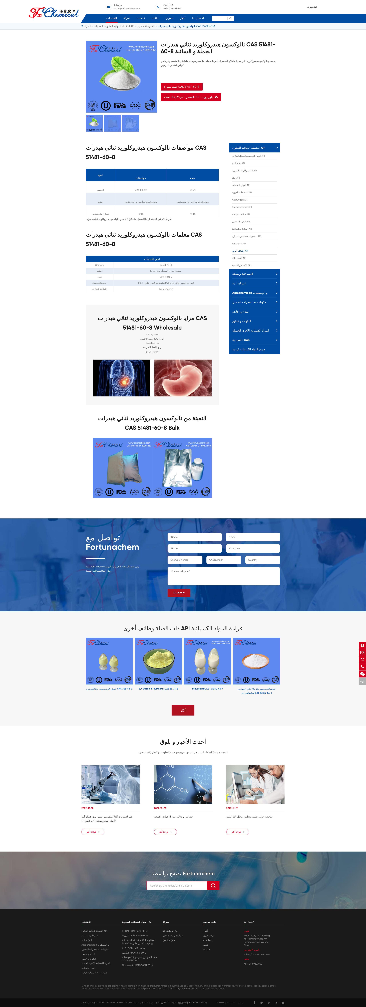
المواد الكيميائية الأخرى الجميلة (250, 330)
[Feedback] (362, 681)
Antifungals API (239, 199)
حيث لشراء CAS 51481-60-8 (181, 86)
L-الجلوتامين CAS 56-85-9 (135, 935)
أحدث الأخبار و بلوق (183, 741)
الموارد (169, 18)
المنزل (87, 26)
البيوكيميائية (239, 283)
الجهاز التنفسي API (241, 221)
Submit (179, 593)
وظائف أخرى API (146, 26)
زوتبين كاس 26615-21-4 (133, 948)
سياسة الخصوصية (235, 1003)
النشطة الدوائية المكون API (119, 26)
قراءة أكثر (93, 832)
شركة (126, 18)
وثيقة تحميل (208, 935)
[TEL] (362, 666)
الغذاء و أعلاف (240, 311)
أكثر (183, 710)
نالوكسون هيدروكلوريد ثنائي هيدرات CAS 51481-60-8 (186, 26)
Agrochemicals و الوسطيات (249, 292)
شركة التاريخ (169, 940)
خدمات (141, 18)
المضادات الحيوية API (242, 192)
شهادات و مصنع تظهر (173, 935)
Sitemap (220, 1003)
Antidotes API (239, 243)
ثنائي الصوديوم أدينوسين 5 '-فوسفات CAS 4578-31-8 (139, 959)
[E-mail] (362, 652)
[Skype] (362, 645)
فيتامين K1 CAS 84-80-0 (134, 952)
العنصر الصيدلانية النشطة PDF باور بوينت (191, 97)
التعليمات (207, 940)
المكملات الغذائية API (242, 229)
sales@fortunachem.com (127, 8)
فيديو (205, 944)
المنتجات (111, 18)
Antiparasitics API (241, 214)
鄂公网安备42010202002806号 (191, 1003)
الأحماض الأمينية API (241, 265)
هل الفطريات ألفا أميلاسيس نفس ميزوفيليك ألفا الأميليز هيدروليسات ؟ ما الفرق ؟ (107, 819)
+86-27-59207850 (172, 8)
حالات (155, 18)
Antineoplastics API (242, 207)
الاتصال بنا (198, 18)
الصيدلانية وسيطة (242, 274)
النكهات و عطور (241, 321)
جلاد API (236, 177)
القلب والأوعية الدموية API (244, 170)
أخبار (183, 18)
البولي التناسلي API (241, 185)
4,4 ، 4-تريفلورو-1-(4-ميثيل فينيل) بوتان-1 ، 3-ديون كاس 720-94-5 (138, 942)
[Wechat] (362, 673)
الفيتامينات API (239, 258)
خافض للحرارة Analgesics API (246, 236)
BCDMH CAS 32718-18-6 (134, 931)
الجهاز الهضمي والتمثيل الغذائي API (248, 156)
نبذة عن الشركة (170, 931)
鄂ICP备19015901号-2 (165, 1003)
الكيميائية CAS (241, 340)
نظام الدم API (238, 163)
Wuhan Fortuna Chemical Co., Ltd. (117, 1003)
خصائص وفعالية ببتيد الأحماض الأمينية (173, 816)
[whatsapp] (362, 659)
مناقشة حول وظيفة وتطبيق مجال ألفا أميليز (249, 816)
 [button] (76, 666)
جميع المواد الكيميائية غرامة (248, 349)
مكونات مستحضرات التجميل (249, 302)
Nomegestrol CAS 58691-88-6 (137, 965)
